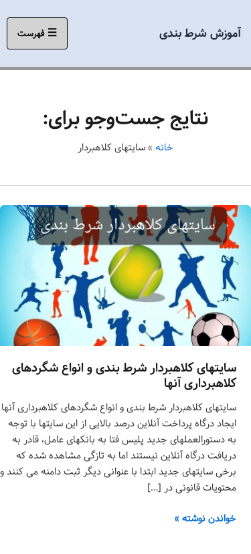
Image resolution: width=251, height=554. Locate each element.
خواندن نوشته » (205, 519)
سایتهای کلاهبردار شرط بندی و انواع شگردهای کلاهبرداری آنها (124, 376)
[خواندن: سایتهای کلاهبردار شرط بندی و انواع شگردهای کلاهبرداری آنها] (125, 275)
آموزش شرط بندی (200, 33)
